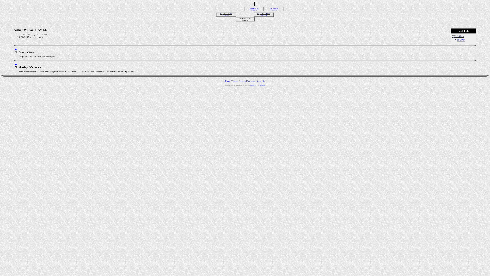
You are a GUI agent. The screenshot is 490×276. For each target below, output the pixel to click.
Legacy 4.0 (253, 85)
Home (227, 81)
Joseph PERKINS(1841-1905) (254, 9)
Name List (260, 81)
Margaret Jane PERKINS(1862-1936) (263, 14)
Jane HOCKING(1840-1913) (274, 9)
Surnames (251, 81)
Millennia (262, 85)
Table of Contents (238, 81)
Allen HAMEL (461, 41)
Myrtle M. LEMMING (458, 37)
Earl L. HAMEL (461, 39)
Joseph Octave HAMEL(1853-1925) (226, 14)
